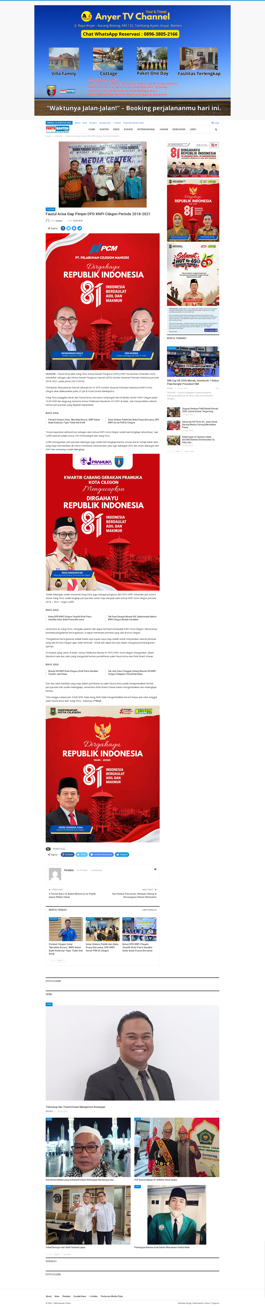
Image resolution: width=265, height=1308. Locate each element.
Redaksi (93, 122)
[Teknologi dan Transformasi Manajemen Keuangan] (132, 1053)
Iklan (85, 122)
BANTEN (104, 129)
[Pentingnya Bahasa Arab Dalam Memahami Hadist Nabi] (176, 1215)
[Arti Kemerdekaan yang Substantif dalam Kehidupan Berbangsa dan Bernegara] (88, 1147)
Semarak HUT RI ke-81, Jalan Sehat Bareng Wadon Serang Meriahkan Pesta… (199, 425)
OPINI (49, 1004)
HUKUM (164, 129)
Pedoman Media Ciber (133, 122)
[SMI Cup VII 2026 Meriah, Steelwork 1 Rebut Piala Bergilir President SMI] (193, 361)
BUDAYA (128, 129)
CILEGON (50, 209)
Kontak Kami (105, 122)
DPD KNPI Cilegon (59, 849)
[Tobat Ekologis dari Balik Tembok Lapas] (88, 1215)
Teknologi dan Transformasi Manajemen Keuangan (75, 1106)
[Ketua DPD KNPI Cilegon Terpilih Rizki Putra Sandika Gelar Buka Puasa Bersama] (139, 929)
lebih (193, 129)
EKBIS (116, 129)
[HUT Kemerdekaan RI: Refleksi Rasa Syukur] (176, 1147)
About (77, 122)
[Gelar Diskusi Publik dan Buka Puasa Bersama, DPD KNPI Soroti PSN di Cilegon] (103, 929)
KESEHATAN (179, 129)
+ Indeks (117, 122)
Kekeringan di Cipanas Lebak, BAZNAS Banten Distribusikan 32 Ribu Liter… (198, 440)
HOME (91, 129)
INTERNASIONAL (146, 129)
